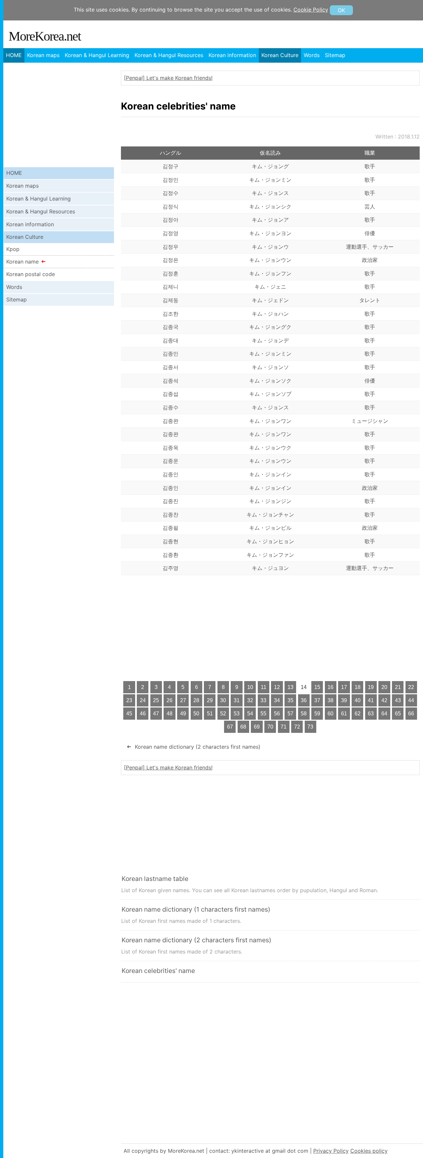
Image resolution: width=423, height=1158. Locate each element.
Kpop (12, 249)
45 (129, 713)
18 (358, 687)
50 (196, 713)
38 (330, 700)
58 (304, 713)
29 (210, 700)
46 (143, 713)
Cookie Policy (310, 9)
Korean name (22, 261)
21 (398, 687)
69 (257, 727)
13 (290, 687)
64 (384, 713)
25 (156, 700)
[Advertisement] (270, 628)
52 (223, 713)
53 (237, 713)
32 (250, 700)
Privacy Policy (331, 1150)
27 (183, 700)
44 (411, 700)
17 (344, 687)
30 (223, 700)
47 (156, 713)
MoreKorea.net (45, 36)
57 (290, 713)
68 (243, 727)
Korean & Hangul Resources (169, 55)
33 (263, 700)
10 (250, 687)
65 (398, 713)
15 (317, 687)
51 (210, 713)
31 (237, 700)
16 (330, 687)
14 (304, 687)
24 (143, 700)
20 (384, 687)
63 (371, 713)
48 (170, 713)
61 (344, 713)
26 (170, 700)
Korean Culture (279, 55)
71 (284, 727)
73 (310, 727)
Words (312, 55)
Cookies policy (369, 1150)
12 (277, 687)
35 (290, 700)
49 (183, 713)
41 (371, 700)
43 (398, 700)
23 (129, 700)
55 (263, 713)
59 (317, 713)
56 (277, 713)
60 (330, 713)
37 (317, 700)
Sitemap (335, 55)
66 (411, 713)
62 (358, 713)
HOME (14, 55)
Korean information (232, 55)
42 (384, 700)
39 (344, 700)
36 (304, 700)
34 (277, 700)
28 (196, 700)
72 (297, 727)
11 (263, 687)
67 (230, 727)
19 (371, 687)
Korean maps (43, 55)
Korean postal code (30, 274)
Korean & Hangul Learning (97, 55)
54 (250, 713)
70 (270, 727)
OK (341, 10)
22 (411, 687)
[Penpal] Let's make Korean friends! (168, 78)
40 (358, 700)
